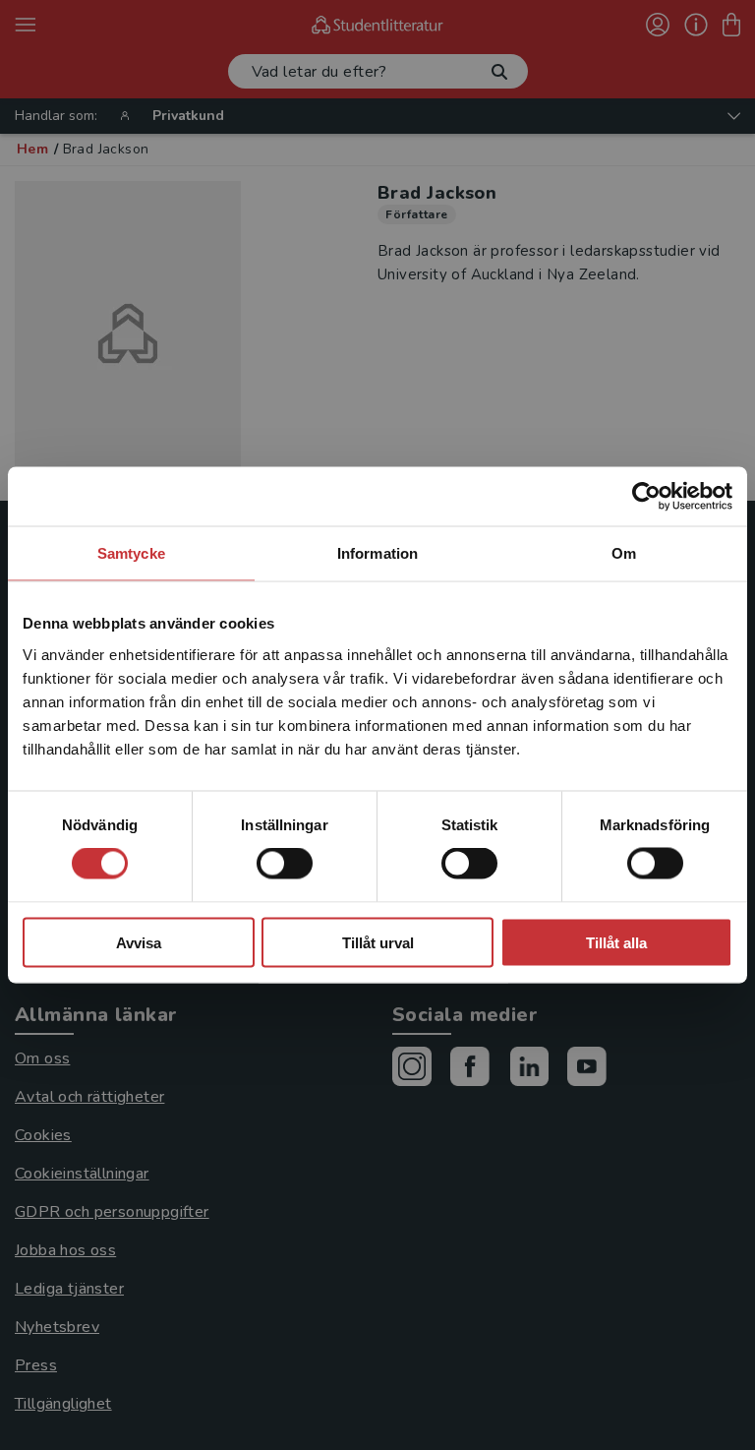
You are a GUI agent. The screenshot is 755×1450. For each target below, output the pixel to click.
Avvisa (138, 942)
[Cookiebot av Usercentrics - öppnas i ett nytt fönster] (646, 497)
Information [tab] (377, 553)
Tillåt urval (378, 942)
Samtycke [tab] (131, 553)
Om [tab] (623, 553)
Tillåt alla (616, 942)
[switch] (285, 863)
